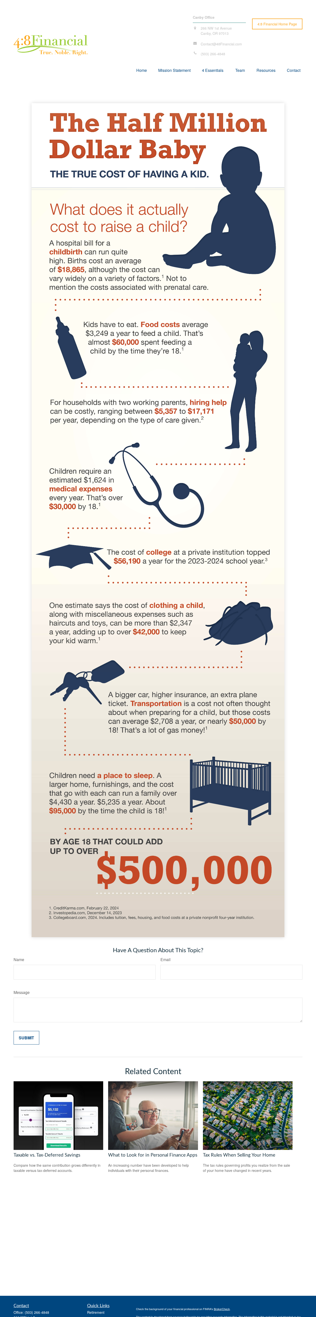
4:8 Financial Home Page (277, 23)
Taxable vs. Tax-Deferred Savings (47, 1155)
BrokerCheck (222, 1309)
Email (165, 959)
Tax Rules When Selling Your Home (239, 1155)
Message (22, 992)
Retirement (95, 1312)
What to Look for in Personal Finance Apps (152, 1155)
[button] (141, 70)
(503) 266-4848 (37, 1312)
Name (19, 959)
